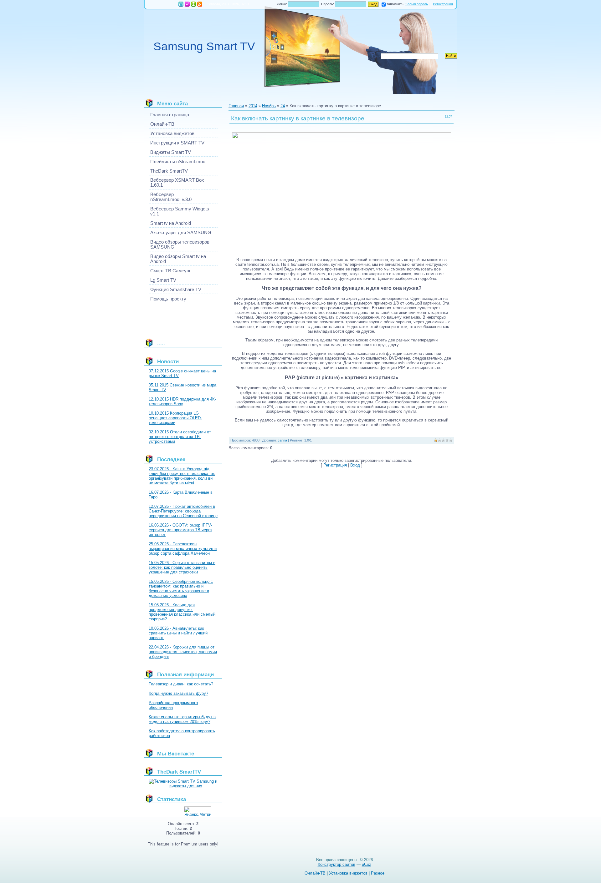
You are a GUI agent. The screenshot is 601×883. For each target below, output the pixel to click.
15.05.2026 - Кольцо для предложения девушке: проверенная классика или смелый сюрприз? (182, 612)
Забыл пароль (416, 4)
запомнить (395, 4)
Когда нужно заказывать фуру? (178, 693)
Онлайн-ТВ (315, 873)
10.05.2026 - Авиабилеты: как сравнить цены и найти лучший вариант (178, 633)
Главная (180, 4)
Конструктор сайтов (336, 864)
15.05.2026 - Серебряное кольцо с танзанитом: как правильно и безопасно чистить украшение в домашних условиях (181, 588)
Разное (377, 873)
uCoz (366, 864)
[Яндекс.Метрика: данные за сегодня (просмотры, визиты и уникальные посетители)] (197, 811)
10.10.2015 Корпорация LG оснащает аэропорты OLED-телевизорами (175, 418)
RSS (199, 4)
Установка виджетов (348, 873)
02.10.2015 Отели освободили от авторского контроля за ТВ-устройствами (180, 437)
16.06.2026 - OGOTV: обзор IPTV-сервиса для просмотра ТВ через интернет (180, 530)
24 (282, 105)
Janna (282, 440)
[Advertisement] (177, 318)
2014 (253, 105)
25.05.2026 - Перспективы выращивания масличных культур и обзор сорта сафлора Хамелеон (183, 549)
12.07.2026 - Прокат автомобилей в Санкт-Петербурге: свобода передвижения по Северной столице (183, 511)
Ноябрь (269, 105)
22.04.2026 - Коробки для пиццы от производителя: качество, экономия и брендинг (183, 652)
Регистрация (187, 4)
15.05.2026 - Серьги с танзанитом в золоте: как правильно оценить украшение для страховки (182, 567)
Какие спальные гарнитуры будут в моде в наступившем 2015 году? (182, 719)
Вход (193, 4)
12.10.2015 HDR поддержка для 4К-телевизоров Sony (182, 401)
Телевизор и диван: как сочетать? (181, 684)
